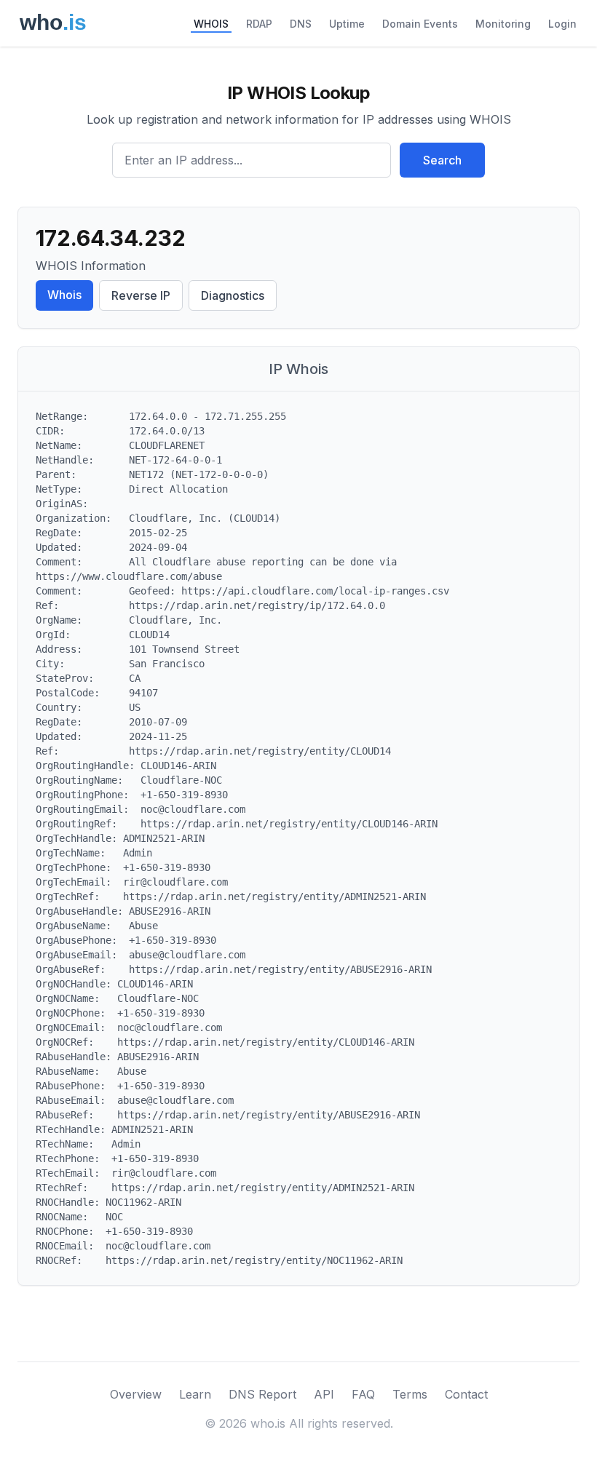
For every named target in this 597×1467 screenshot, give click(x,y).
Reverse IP (140, 295)
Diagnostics (232, 295)
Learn (195, 1394)
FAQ (363, 1394)
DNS (301, 23)
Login (562, 23)
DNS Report (262, 1394)
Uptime (347, 23)
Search (442, 160)
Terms (409, 1394)
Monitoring (503, 23)
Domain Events (420, 23)
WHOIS (211, 23)
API (324, 1394)
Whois (64, 294)
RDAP (259, 23)
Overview (136, 1394)
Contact (466, 1394)
